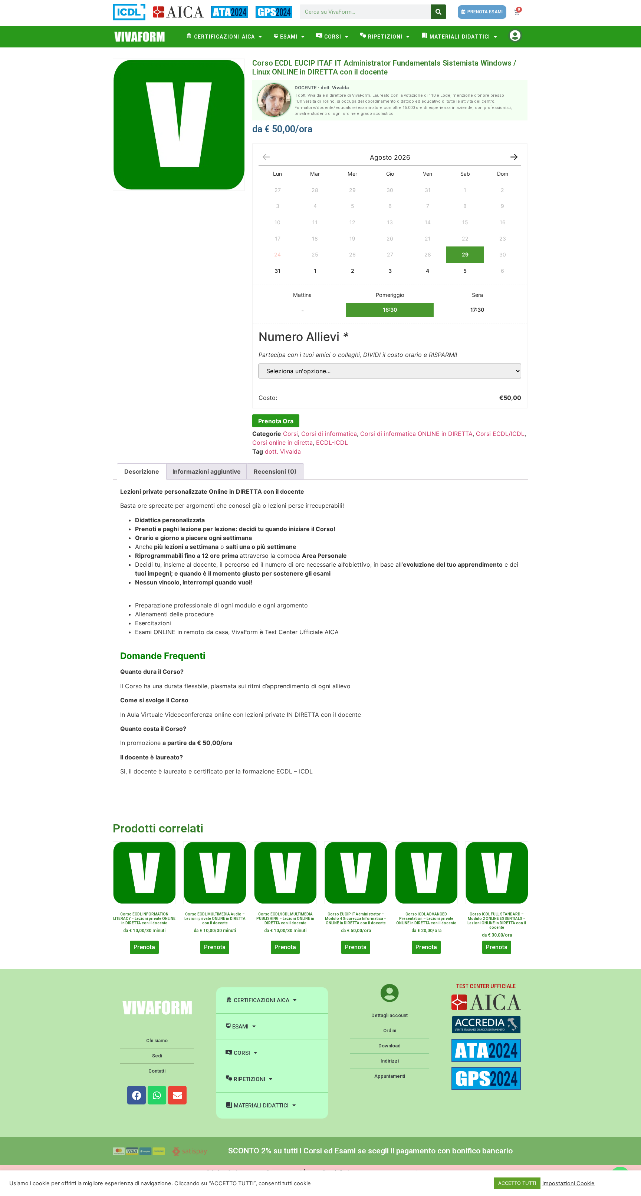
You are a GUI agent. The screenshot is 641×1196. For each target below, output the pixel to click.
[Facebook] (136, 1095)
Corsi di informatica (329, 433)
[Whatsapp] (157, 1095)
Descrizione (141, 471)
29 (465, 254)
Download (389, 1045)
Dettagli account (389, 1015)
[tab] (142, 471)
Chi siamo (157, 1040)
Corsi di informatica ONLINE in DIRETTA (416, 433)
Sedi (157, 1055)
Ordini (389, 1030)
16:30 (390, 310)
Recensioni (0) (275, 471)
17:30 (477, 310)
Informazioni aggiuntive (206, 471)
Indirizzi (390, 1061)
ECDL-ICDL (332, 442)
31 (277, 271)
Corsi (290, 433)
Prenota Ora (275, 421)
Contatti (156, 1071)
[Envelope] (177, 1095)
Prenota (144, 947)
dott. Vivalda (283, 451)
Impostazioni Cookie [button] (568, 1183)
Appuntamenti (389, 1076)
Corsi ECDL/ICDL (500, 433)
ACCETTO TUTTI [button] (517, 1183)
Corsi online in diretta (282, 442)
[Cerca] (438, 11)
